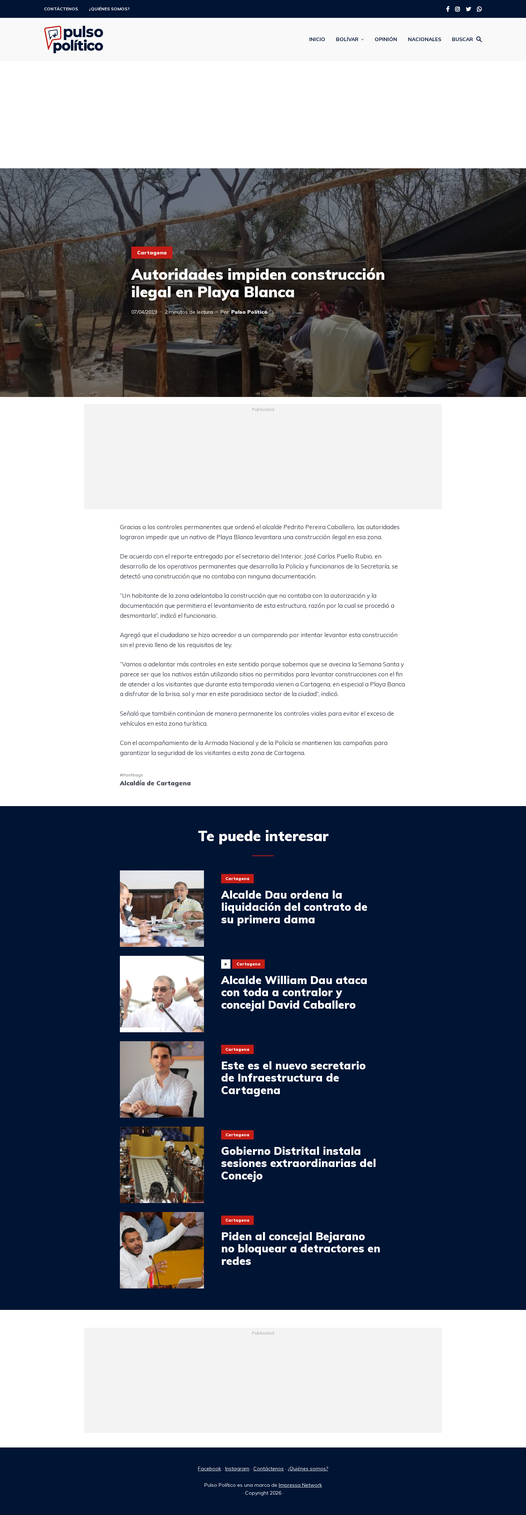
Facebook (209, 1468)
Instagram (237, 1468)
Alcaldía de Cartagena (155, 783)
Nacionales (424, 39)
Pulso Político (249, 312)
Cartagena (152, 252)
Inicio (317, 39)
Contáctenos (61, 8)
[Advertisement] (263, 115)
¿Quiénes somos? (109, 8)
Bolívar (347, 39)
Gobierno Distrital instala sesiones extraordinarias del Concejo (298, 1163)
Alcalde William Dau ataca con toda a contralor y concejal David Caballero (294, 992)
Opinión (386, 39)
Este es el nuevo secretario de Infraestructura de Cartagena (293, 1078)
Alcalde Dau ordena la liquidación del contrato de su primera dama (294, 907)
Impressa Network (300, 1485)
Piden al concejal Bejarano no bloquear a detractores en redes (300, 1248)
